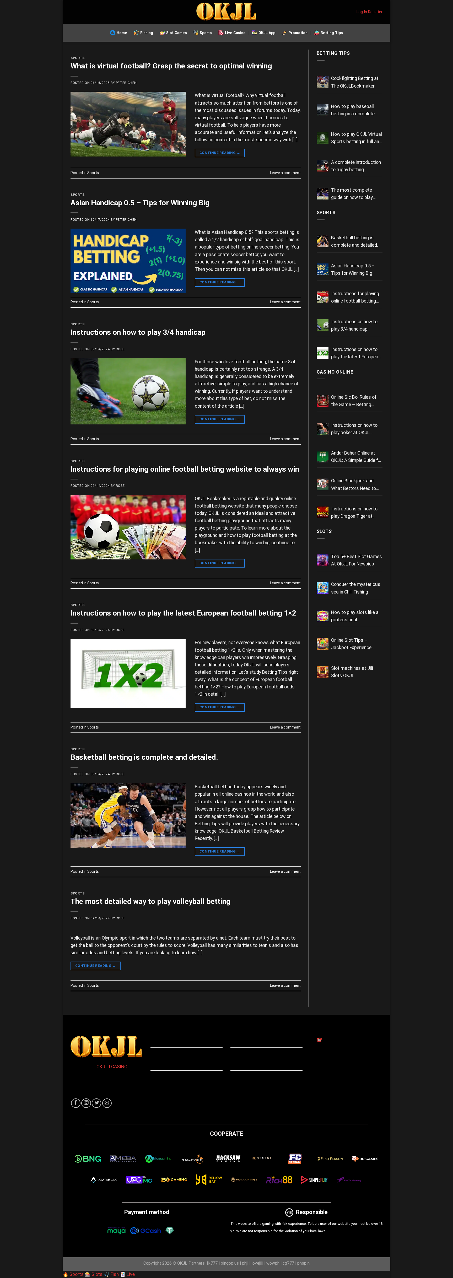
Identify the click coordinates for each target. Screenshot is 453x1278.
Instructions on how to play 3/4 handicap (138, 332)
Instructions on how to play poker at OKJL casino (354, 429)
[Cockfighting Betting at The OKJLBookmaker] (322, 82)
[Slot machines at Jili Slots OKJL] (322, 672)
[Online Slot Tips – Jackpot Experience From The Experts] (322, 644)
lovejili (257, 1263)
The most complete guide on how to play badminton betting (352, 194)
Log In (362, 11)
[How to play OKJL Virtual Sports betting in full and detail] (322, 138)
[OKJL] (226, 12)
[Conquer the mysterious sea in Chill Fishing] (322, 588)
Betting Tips (332, 33)
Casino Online (335, 372)
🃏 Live (127, 1274)
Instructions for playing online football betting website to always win (185, 469)
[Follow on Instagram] (86, 1103)
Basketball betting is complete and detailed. (144, 757)
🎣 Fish (111, 1274)
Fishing (146, 33)
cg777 (288, 1263)
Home (122, 33)
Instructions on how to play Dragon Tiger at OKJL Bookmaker (354, 513)
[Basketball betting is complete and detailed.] (322, 241)
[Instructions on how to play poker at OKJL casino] (322, 429)
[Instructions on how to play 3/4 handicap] (322, 325)
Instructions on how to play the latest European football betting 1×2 (183, 613)
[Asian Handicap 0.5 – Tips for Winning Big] (322, 269)
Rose (120, 349)
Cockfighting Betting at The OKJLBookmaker (355, 82)
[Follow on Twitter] (96, 1103)
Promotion (298, 33)
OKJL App (266, 33)
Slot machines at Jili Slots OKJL (352, 672)
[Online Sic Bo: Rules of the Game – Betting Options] (322, 401)
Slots (324, 531)
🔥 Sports (73, 1274)
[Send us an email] (107, 1103)
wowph (272, 1263)
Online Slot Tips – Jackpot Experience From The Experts (351, 644)
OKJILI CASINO (111, 1066)
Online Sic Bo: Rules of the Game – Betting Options (353, 401)
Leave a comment (285, 173)
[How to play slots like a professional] (322, 616)
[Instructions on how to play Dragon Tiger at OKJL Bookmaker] (322, 512)
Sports (206, 33)
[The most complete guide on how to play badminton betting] (322, 193)
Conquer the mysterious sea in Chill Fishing (355, 588)
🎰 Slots (94, 1274)
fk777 (212, 1263)
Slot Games (176, 33)
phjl (245, 1263)
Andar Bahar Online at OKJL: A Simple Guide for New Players (356, 457)
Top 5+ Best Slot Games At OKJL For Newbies (356, 560)
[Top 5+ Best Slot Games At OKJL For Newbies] (322, 560)
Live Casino (235, 33)
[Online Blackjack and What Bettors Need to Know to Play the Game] (322, 484)
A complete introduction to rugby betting (356, 166)
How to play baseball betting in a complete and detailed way (353, 110)
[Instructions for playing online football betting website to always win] (322, 297)
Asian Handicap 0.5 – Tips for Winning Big (140, 202)
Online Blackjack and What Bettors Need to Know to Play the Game (355, 485)
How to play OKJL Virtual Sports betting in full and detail (356, 138)
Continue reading (219, 153)
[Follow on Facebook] (75, 1103)
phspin (303, 1263)
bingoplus (230, 1263)
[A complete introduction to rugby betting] (322, 166)
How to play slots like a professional (355, 616)
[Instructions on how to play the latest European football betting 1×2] (322, 353)
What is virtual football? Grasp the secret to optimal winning (171, 66)
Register (375, 11)
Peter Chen (126, 83)
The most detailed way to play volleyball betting (150, 901)
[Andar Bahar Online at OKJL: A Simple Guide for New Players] (322, 456)
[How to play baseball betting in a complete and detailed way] (322, 110)
